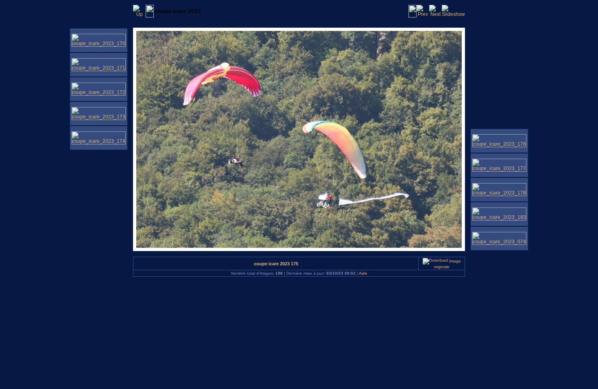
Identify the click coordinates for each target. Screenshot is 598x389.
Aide (363, 273)
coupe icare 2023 (177, 11)
